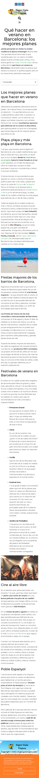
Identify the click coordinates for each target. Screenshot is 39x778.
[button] (19, 22)
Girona (19, 184)
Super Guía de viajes (23, 63)
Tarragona (30, 184)
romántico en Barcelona (16, 634)
